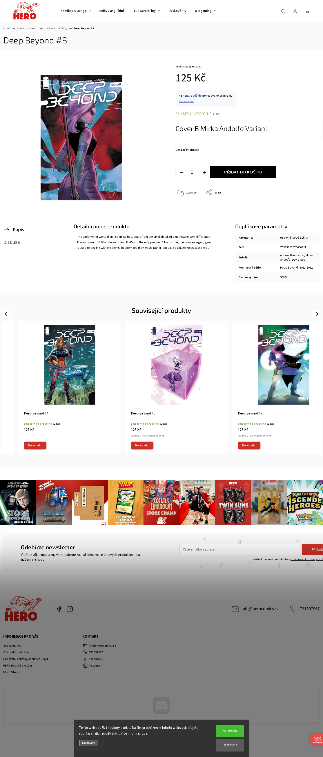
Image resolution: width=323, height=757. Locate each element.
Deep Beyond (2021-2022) (297, 267)
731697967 (310, 609)
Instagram (70, 609)
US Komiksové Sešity (294, 238)
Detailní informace (188, 150)
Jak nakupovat (12, 646)
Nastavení (88, 742)
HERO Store (11, 672)
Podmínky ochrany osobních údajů (25, 659)
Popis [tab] (18, 229)
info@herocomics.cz (260, 609)
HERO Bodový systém (17, 665)
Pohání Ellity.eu (186, 101)
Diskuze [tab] (11, 242)
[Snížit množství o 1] (181, 172)
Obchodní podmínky (16, 652)
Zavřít (298, 207)
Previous (8, 313)
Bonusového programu (217, 96)
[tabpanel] (55, 387)
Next (316, 313)
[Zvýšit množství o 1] (204, 172)
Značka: (188, 66)
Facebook (59, 609)
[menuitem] (75, 11)
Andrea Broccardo (292, 255)
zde (145, 733)
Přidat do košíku (243, 172)
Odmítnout (230, 745)
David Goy (298, 260)
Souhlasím (230, 731)
